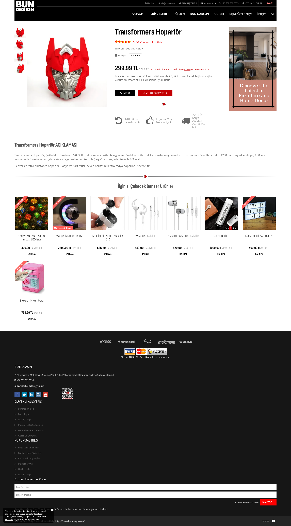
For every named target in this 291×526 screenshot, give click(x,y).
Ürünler (180, 14)
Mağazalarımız (167, 3)
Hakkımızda (24, 469)
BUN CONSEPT (199, 14)
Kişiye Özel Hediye (240, 14)
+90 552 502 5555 (229, 3)
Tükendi (126, 93)
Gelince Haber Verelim (156, 93)
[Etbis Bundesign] (67, 398)
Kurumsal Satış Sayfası (29, 458)
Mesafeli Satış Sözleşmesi (30, 424)
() (271, 3)
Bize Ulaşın (23, 414)
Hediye (150, 3)
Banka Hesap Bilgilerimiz (30, 452)
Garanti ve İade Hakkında (30, 430)
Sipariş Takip (24, 419)
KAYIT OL (268, 502)
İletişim (261, 14)
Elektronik (135, 55)
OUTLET (219, 14)
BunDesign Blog (26, 408)
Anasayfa (137, 14)
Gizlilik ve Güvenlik (27, 435)
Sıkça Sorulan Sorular (28, 447)
